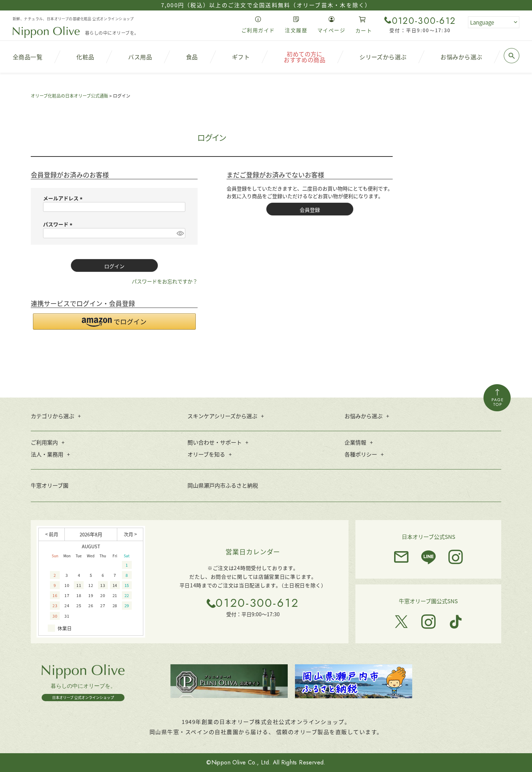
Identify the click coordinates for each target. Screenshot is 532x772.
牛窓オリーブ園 (49, 485)
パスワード (59, 224)
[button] (114, 321)
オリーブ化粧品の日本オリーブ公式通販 (69, 96)
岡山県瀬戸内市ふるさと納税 (222, 485)
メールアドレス (64, 198)
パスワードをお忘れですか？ (165, 281)
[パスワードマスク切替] (180, 233)
